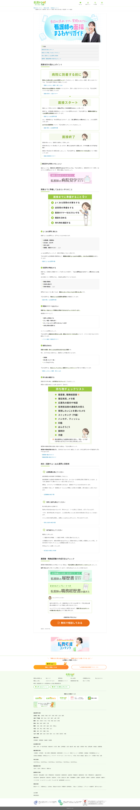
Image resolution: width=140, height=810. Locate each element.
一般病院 (36, 753)
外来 (38, 746)
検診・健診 (76, 746)
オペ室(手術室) (43, 746)
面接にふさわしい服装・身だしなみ (51, 371)
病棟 (35, 746)
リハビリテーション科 (45, 780)
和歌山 (54, 726)
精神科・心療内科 (90, 777)
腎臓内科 (75, 775)
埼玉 (45, 720)
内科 (46, 775)
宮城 (53, 715)
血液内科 (70, 775)
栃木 (55, 720)
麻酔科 (103, 777)
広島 (38, 728)
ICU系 (55, 746)
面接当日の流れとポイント (48, 49)
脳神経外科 (42, 777)
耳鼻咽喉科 (72, 777)
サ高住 (74, 755)
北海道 (42, 715)
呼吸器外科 (91, 775)
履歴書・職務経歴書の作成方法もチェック (51, 58)
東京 (38, 720)
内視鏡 (95, 746)
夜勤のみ (49, 768)
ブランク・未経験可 (89, 786)
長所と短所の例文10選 (50, 522)
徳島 (38, 731)
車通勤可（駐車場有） (67, 786)
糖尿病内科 (81, 775)
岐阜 (41, 723)
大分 (54, 733)
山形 (59, 715)
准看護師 (41, 740)
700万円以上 (66, 762)
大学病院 (41, 753)
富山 (45, 718)
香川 (41, 731)
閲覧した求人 (37, 680)
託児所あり (80, 786)
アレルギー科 (55, 780)
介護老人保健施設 (38, 755)
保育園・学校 (83, 746)
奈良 (51, 726)
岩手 (50, 715)
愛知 (38, 723)
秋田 (56, 715)
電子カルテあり (98, 786)
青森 (46, 715)
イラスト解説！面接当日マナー (50, 339)
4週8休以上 (44, 786)
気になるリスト (99, 678)
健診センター (88, 755)
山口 (51, 728)
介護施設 (86, 753)
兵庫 (44, 726)
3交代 (38, 768)
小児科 (58, 777)
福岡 (41, 733)
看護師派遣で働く (75, 680)
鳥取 (44, 728)
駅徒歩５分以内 (57, 786)
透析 (59, 746)
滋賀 (48, 726)
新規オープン (37, 786)
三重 (48, 723)
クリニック (66, 753)
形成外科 (54, 777)
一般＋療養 (47, 753)
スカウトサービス (50, 680)
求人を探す (73, 678)
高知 (48, 731)
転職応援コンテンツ (55, 7)
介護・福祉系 (70, 746)
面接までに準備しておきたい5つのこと (51, 52)
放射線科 (98, 777)
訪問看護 (63, 746)
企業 (101, 755)
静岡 (44, 723)
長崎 (48, 733)
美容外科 (36, 775)
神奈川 (41, 720)
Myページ (48, 678)
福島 (63, 715)
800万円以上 (74, 762)
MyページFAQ (86, 680)
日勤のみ (43, 768)
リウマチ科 (36, 780)
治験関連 (100, 746)
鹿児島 (61, 733)
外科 (86, 775)
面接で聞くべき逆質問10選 (49, 300)
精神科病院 (59, 753)
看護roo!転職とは (38, 678)
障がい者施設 (80, 755)
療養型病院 (53, 753)
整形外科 (48, 777)
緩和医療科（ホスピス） (65, 780)
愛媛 (44, 731)
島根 (48, 728)
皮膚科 (78, 777)
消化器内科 (57, 775)
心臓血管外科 (98, 775)
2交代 (35, 768)
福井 (52, 718)
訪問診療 (90, 746)
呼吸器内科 (51, 775)
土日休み (50, 786)
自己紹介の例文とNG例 (50, 550)
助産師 (50, 740)
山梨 (55, 718)
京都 (41, 726)
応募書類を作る (86, 678)
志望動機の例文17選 (49, 494)
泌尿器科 (83, 777)
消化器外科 (36, 777)
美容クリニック (73, 753)
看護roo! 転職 (46, 7)
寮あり (75, 786)
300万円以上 (37, 762)
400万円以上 (44, 762)
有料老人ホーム (47, 755)
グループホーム (68, 755)
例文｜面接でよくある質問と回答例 (50, 55)
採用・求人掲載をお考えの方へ (60, 686)
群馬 (59, 720)
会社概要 (36, 792)
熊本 (51, 733)
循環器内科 (64, 775)
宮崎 (57, 733)
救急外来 (50, 746)
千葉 (49, 720)
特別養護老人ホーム (94, 753)
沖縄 (65, 733)
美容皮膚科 (41, 775)
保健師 (45, 740)
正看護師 (36, 740)
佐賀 (44, 733)
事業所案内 (36, 795)
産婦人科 (64, 777)
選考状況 (60, 678)
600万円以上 (59, 762)
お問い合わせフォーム (42, 686)
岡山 (41, 728)
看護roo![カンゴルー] (38, 7)
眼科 (68, 777)
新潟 (42, 718)
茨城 (52, 720)
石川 (49, 718)
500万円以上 (51, 762)
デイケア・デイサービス (57, 755)
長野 (58, 718)
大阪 (38, 726)
